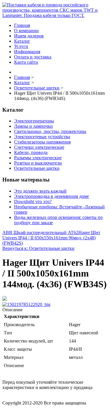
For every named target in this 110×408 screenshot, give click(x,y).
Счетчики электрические (39, 147)
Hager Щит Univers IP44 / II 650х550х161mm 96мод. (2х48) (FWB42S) (51, 238)
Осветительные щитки (37, 168)
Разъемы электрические (38, 157)
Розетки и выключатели (38, 162)
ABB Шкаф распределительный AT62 (40, 232)
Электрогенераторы (34, 120)
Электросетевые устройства (42, 136)
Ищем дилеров (29, 35)
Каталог (22, 41)
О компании (26, 30)
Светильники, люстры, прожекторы (50, 131)
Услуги (21, 46)
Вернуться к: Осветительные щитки (38, 248)
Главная (22, 25)
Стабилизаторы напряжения (42, 141)
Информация (27, 51)
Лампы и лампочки (33, 126)
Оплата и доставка (32, 56)
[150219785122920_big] (26, 304)
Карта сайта (26, 62)
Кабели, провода (31, 152)
